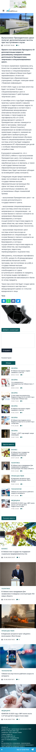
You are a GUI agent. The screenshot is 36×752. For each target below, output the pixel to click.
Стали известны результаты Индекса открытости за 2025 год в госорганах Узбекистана (22, 397)
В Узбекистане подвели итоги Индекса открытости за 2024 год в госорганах (22, 421)
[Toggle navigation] (3, 10)
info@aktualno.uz (10, 736)
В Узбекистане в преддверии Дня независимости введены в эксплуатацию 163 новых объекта (22, 467)
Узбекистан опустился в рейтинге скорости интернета (22, 492)
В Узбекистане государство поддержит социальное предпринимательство (20, 453)
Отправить (7, 350)
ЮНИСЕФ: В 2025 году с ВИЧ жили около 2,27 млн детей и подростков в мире (23, 504)
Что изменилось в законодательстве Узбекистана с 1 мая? (22, 384)
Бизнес (14, 450)
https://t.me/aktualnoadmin (9, 739)
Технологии (16, 489)
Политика (15, 463)
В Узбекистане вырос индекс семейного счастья (20, 371)
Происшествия (17, 476)
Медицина (15, 500)
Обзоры (14, 368)
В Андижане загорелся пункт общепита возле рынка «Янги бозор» (21, 480)
